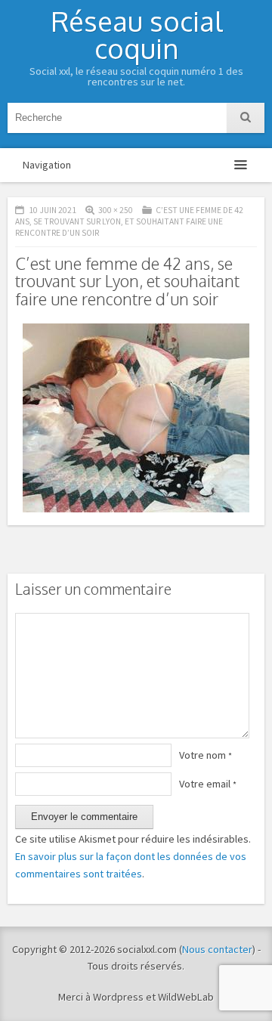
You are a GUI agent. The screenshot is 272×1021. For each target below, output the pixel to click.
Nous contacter (217, 949)
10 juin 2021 (52, 210)
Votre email (207, 784)
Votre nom (205, 755)
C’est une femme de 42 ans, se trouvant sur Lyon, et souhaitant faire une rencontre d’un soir (129, 221)
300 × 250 (115, 210)
